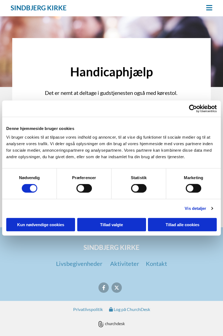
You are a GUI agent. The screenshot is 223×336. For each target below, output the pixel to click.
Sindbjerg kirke (39, 8)
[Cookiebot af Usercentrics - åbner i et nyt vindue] (193, 109)
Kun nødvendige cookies (40, 224)
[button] (146, 8)
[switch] (84, 188)
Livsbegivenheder (79, 263)
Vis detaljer (195, 208)
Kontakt (156, 263)
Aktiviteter (124, 263)
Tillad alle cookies (182, 224)
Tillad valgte (111, 224)
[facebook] (104, 288)
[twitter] (117, 288)
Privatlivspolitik (88, 309)
